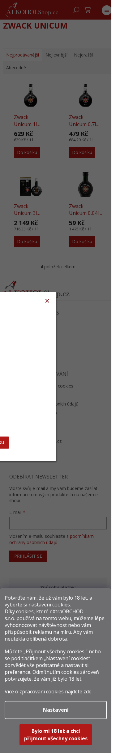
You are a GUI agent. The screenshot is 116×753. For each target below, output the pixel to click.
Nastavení (56, 709)
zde (88, 691)
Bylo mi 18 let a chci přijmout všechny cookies (56, 735)
